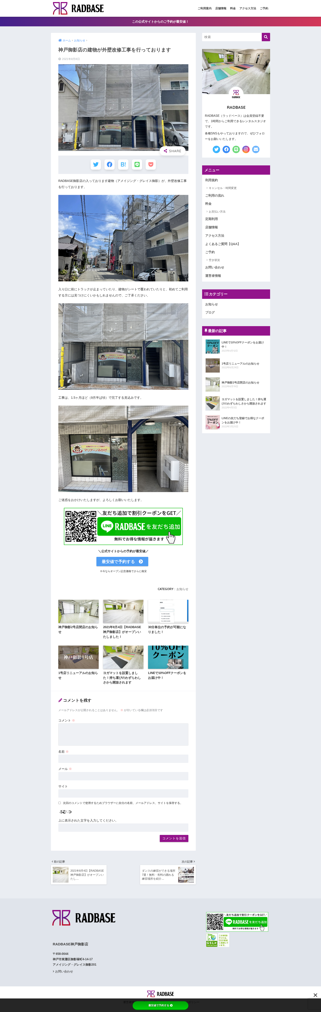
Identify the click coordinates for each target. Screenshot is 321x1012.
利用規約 (211, 180)
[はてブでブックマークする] (123, 164)
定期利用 (211, 219)
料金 (233, 8)
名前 (63, 751)
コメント (66, 720)
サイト (63, 786)
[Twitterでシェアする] (96, 164)
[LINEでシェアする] (137, 164)
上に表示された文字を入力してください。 (88, 820)
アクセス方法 (247, 8)
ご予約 (264, 8)
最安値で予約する (118, 561)
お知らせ (182, 589)
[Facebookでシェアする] (109, 164)
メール (65, 769)
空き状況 (214, 260)
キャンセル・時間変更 (223, 188)
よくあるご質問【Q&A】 (223, 244)
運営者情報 (213, 276)
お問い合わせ (214, 267)
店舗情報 (220, 8)
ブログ (210, 312)
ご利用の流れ (214, 195)
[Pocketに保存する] (151, 164)
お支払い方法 (217, 211)
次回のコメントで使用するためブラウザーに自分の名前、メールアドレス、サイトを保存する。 (123, 802)
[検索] (266, 37)
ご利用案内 (205, 8)
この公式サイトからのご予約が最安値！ (160, 21)
